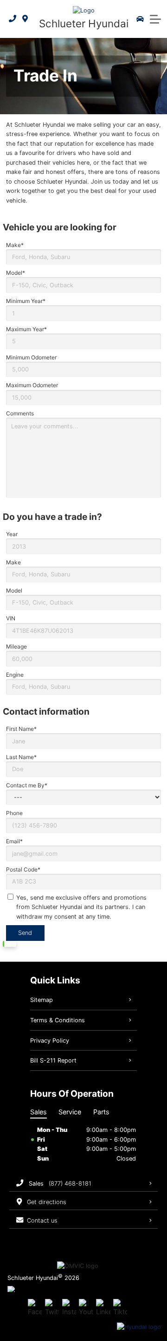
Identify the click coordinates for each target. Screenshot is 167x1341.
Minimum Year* (25, 300)
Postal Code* (23, 869)
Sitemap (41, 999)
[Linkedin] (103, 1308)
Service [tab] (69, 1112)
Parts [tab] (101, 1112)
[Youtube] (86, 1308)
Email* (14, 841)
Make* (15, 244)
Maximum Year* (26, 329)
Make (13, 562)
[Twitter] (52, 1308)
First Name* (21, 728)
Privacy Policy (49, 1040)
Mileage (16, 646)
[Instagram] (69, 1308)
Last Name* (21, 757)
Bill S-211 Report (53, 1060)
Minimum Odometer (31, 357)
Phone (14, 813)
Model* (15, 272)
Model (14, 590)
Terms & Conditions (57, 1020)
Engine (15, 674)
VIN (10, 618)
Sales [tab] (38, 1112)
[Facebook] (35, 1308)
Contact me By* (26, 785)
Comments (20, 413)
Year (12, 534)
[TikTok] (120, 1308)
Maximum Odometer (32, 385)
